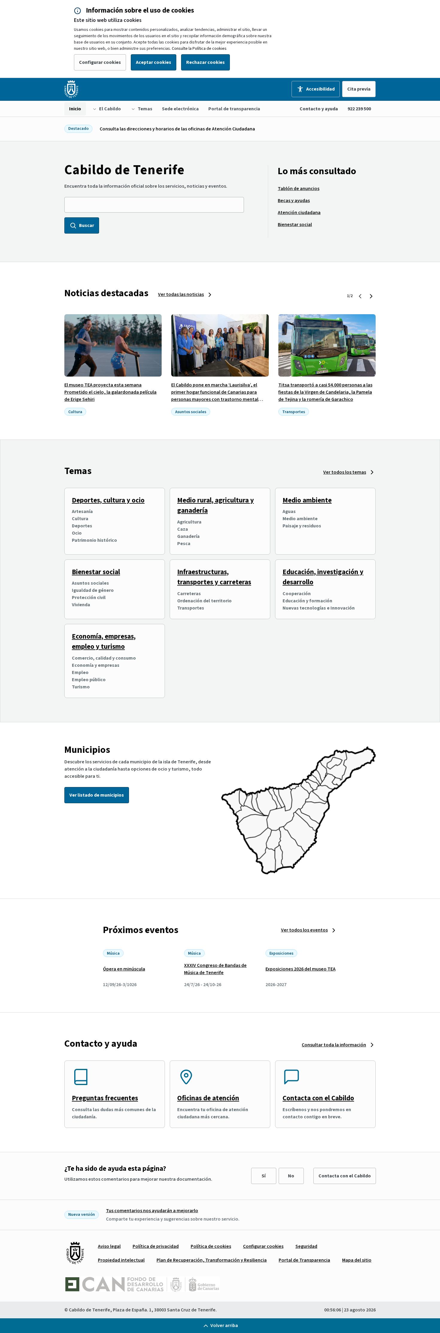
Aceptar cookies (153, 62)
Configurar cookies (100, 62)
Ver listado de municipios (96, 795)
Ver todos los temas (344, 472)
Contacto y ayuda (319, 109)
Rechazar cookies (205, 62)
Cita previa (359, 89)
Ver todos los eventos (304, 930)
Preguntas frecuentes (105, 1098)
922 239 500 (359, 109)
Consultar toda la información (334, 1045)
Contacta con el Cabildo (318, 1098)
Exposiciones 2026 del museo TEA (300, 969)
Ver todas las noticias (181, 294)
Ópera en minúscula (124, 969)
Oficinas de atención (208, 1098)
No (291, 1176)
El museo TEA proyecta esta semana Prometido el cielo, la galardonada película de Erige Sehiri (110, 392)
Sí (263, 1176)
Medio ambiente (307, 500)
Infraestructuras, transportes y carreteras (214, 577)
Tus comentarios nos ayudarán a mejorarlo (152, 1210)
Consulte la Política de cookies (199, 49)
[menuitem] (75, 108)
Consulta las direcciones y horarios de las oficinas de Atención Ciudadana (177, 129)
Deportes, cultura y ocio (108, 500)
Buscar (86, 225)
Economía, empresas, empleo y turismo (104, 641)
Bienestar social (96, 572)
